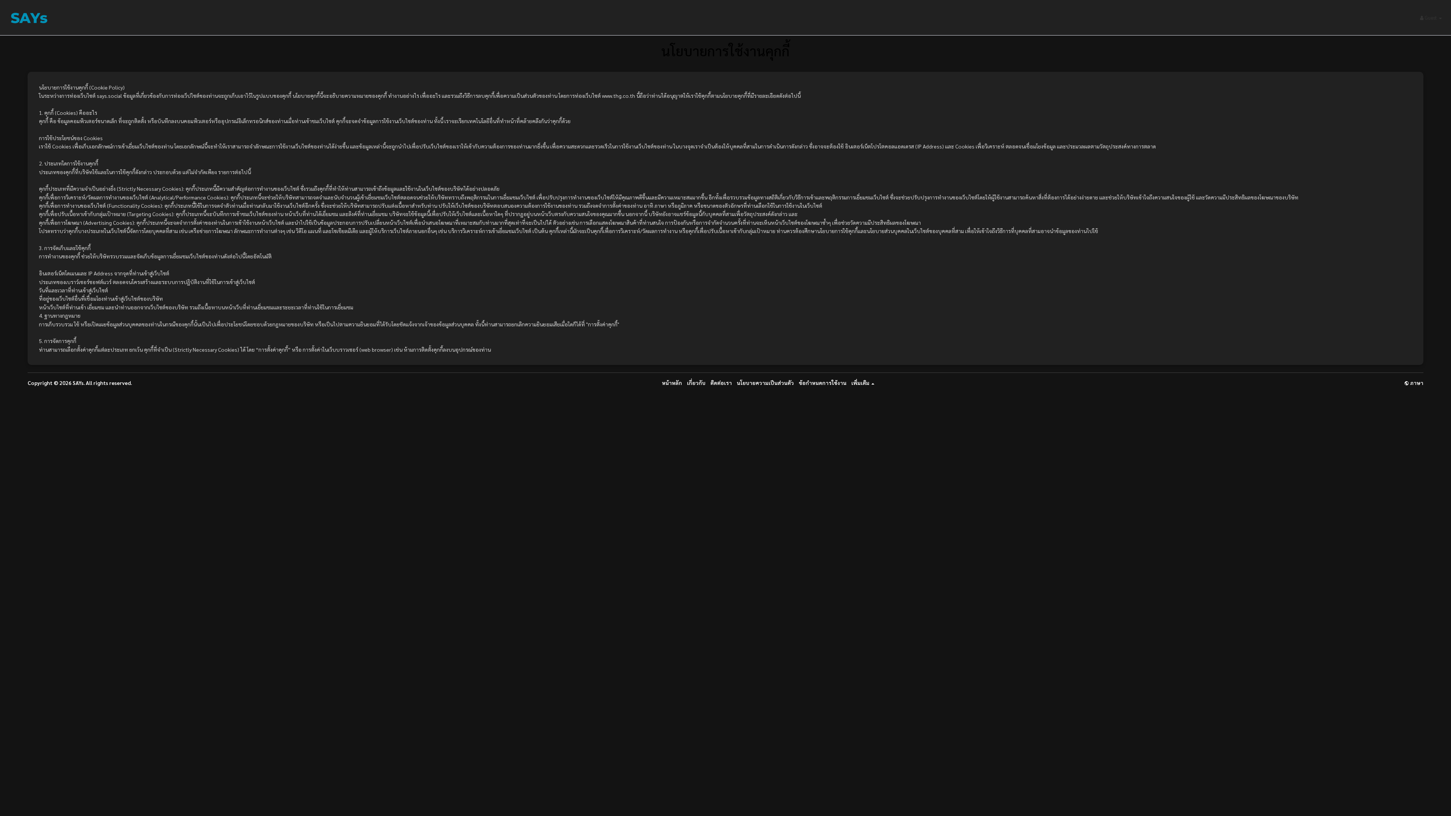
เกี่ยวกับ (696, 382)
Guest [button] (1430, 17)
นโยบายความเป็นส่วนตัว (765, 382)
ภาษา (1416, 383)
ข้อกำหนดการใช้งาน (822, 382)
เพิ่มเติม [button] (861, 382)
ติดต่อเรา (721, 382)
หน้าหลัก (672, 382)
